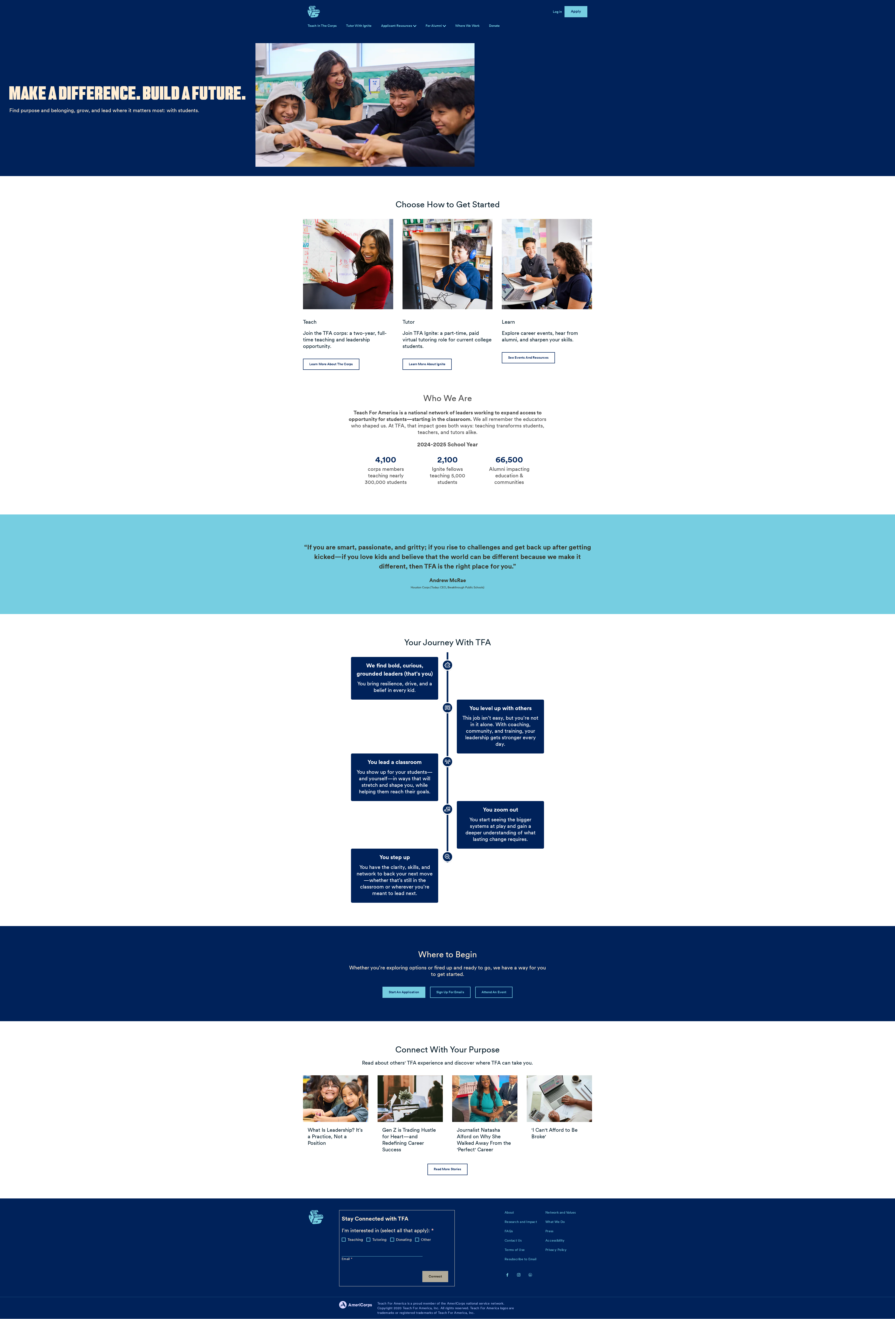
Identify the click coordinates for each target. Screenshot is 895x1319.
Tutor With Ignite (359, 26)
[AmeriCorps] (358, 1308)
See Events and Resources (528, 357)
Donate (494, 26)
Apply (576, 11)
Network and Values (560, 1212)
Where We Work (467, 26)
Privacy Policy (556, 1250)
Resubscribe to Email (520, 1259)
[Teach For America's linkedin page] (530, 1274)
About (509, 1212)
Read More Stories (447, 1169)
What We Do (555, 1222)
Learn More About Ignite (427, 364)
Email (346, 1259)
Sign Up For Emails (450, 992)
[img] (444, 26)
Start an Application (404, 992)
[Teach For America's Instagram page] (519, 1274)
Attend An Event (494, 992)
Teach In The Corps (322, 26)
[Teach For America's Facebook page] (507, 1274)
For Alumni (434, 26)
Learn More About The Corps (331, 364)
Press (549, 1231)
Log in (557, 12)
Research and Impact (521, 1222)
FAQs (509, 1231)
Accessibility (555, 1240)
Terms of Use (515, 1250)
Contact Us (513, 1240)
